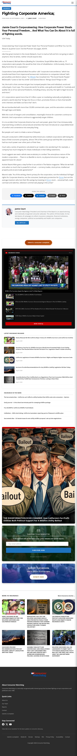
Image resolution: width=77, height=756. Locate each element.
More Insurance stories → (66, 596)
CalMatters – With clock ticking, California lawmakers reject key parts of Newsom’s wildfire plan (33, 413)
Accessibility (59, 737)
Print (63, 195)
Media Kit (23, 737)
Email (53, 195)
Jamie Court (32, 18)
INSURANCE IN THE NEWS (12, 393)
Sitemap (37, 737)
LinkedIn (42, 195)
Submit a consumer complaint (38, 242)
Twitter (29, 195)
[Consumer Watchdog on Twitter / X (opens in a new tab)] (7, 724)
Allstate (33, 77)
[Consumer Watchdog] (6, 2)
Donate (30, 737)
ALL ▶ (70, 252)
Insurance (6, 8)
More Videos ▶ (38, 323)
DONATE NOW (38, 577)
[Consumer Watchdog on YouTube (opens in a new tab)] (10, 724)
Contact (4, 710)
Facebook (17, 195)
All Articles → (22, 223)
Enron (61, 177)
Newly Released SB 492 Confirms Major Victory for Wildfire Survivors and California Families (44, 338)
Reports (4, 707)
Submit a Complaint (8, 714)
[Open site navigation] (73, 2)
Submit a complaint (13, 737)
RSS (43, 737)
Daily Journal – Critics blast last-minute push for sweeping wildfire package (27, 402)
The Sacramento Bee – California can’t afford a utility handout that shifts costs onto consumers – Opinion (36, 397)
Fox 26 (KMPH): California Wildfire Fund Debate (18, 408)
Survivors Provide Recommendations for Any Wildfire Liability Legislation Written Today (43, 367)
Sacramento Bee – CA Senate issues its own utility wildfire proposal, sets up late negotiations (32, 418)
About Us (5, 700)
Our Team (5, 704)
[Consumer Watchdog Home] (38, 674)
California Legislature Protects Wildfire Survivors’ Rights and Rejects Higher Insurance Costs (44, 357)
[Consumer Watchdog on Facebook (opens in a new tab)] (3, 724)
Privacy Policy (50, 737)
